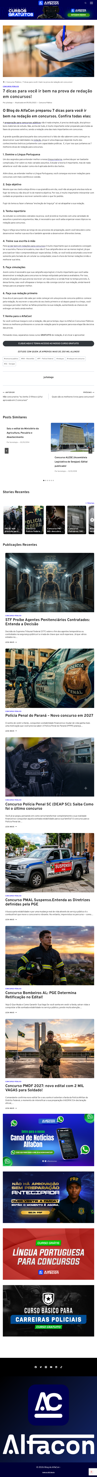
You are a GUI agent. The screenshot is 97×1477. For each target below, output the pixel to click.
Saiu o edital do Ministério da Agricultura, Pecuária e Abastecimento (23, 433)
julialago (49, 377)
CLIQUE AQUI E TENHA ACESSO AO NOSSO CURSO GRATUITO (48, 343)
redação (37, 140)
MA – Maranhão (27, 359)
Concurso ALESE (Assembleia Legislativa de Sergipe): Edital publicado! (71, 462)
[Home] (4, 82)
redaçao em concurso (75, 359)
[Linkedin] (56, 1367)
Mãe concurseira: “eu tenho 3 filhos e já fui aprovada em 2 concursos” (23, 396)
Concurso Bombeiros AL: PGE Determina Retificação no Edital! (40, 995)
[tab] (43, 480)
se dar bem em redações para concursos (26, 246)
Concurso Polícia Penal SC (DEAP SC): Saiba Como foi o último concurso (49, 806)
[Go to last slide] (7, 451)
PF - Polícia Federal (45, 359)
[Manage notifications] (91, 1472)
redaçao (60, 359)
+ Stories (89, 503)
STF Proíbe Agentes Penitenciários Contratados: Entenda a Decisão (47, 622)
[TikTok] (61, 1367)
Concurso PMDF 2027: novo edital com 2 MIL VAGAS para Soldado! (44, 1088)
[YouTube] (51, 1367)
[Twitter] (41, 1367)
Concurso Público (11, 87)
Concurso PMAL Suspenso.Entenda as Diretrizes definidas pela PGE (47, 902)
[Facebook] (36, 1367)
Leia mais (11, 642)
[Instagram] (46, 1367)
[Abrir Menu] (91, 2)
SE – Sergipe (9, 364)
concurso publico (11, 359)
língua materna (55, 159)
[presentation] (72, 437)
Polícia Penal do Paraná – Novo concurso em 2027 (49, 715)
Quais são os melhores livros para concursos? (73, 394)
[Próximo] (90, 451)
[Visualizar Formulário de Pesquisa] (85, 3)
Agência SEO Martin (48, 1472)
